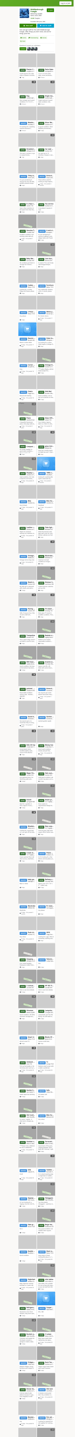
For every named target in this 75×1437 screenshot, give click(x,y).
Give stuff (29, 26)
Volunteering (34, 38)
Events (24, 38)
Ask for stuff (46, 26)
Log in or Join (65, 3)
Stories (44, 38)
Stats (23, 41)
